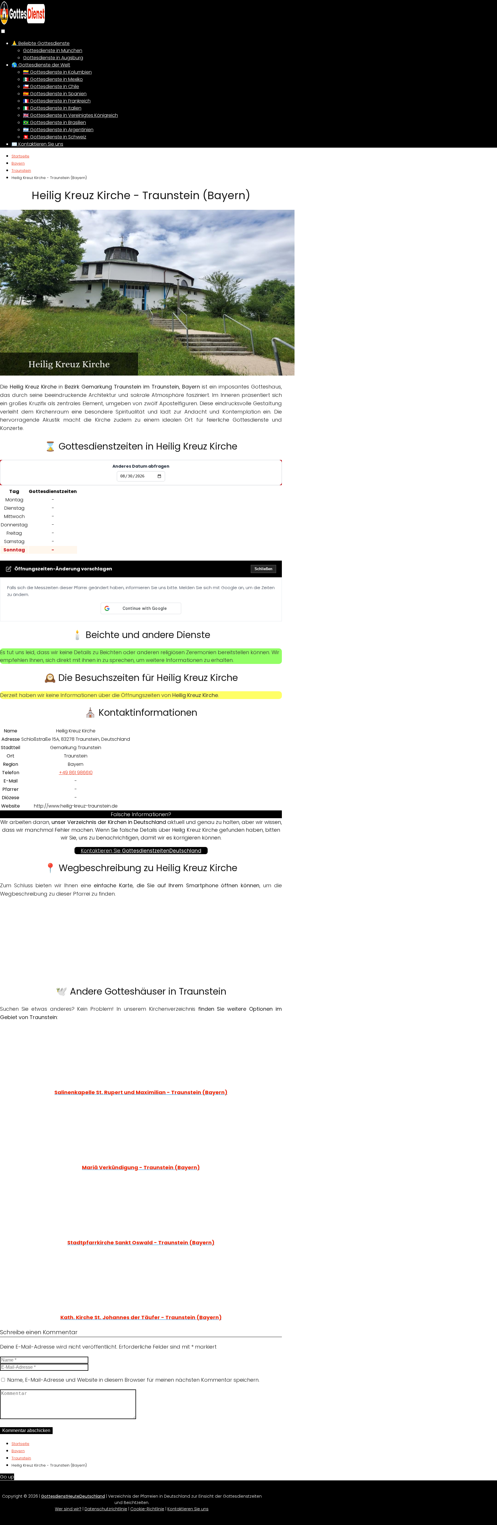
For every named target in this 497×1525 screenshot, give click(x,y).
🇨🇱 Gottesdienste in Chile (51, 86)
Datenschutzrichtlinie (106, 1509)
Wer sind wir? (68, 1509)
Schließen (263, 569)
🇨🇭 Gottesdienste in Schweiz (54, 137)
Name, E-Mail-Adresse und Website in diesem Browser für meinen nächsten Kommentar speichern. (133, 1379)
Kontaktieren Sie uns (188, 1509)
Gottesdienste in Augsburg (53, 57)
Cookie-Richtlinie (147, 1509)
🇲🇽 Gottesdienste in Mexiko (53, 79)
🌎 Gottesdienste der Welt (41, 65)
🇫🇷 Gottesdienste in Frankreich (57, 101)
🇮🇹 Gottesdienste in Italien (52, 108)
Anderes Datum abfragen (140, 466)
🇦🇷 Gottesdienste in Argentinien (58, 129)
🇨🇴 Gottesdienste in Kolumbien (57, 72)
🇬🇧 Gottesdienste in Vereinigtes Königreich (70, 115)
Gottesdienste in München (52, 50)
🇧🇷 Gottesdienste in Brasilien (54, 122)
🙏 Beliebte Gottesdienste (41, 43)
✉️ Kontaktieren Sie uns (37, 144)
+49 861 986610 (76, 772)
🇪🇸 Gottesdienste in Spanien (55, 93)
